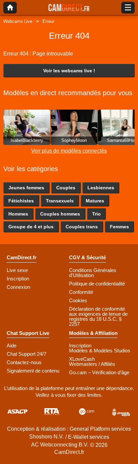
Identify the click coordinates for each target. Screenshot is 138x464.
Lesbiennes (100, 187)
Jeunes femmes (26, 187)
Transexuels (60, 200)
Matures (95, 200)
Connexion (18, 287)
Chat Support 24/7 (26, 354)
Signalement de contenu (33, 371)
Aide (11, 345)
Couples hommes (60, 214)
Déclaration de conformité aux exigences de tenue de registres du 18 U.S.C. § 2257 (98, 316)
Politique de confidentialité (97, 283)
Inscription (18, 278)
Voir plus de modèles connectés (69, 151)
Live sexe (17, 270)
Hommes (18, 214)
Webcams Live (17, 21)
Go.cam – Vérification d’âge (99, 372)
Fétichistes (21, 200)
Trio (96, 214)
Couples (65, 187)
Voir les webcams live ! (69, 70)
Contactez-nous (24, 362)
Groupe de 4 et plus (31, 226)
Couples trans (82, 226)
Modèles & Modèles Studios (99, 350)
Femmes (119, 226)
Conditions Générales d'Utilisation (92, 272)
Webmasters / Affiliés (92, 364)
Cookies (78, 300)
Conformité (81, 292)
